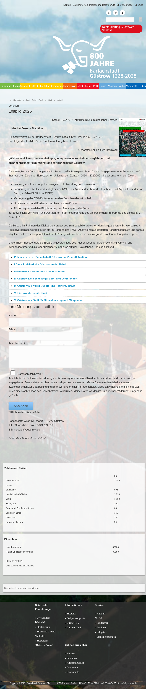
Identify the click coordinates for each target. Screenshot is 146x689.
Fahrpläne (102, 632)
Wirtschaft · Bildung (136, 86)
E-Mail (13, 329)
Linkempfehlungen (106, 636)
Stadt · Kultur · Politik (88, 86)
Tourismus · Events (10, 86)
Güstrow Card (74, 627)
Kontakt (67, 5)
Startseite (17, 100)
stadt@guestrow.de (28, 429)
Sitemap (139, 5)
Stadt (50, 100)
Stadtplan (71, 613)
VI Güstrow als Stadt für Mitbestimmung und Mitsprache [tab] (48, 300)
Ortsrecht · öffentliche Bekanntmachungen (41, 86)
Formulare (72, 658)
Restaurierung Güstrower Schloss (118, 28)
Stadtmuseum (43, 626)
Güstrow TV (73, 622)
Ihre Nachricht (17, 343)
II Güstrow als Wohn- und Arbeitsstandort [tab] (39, 271)
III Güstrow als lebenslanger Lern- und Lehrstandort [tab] (45, 278)
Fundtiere (101, 627)
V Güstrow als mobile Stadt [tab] (30, 293)
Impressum (95, 5)
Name (13, 315)
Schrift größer (115, 12)
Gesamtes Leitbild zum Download (98, 150)
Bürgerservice (70, 86)
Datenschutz (108, 5)
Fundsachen (102, 622)
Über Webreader (125, 5)
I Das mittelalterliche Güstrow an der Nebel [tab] (40, 264)
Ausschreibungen (75, 662)
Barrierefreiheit (80, 5)
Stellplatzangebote (76, 618)
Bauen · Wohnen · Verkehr (113, 86)
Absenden (21, 406)
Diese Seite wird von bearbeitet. (22, 588)
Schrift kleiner (122, 12)
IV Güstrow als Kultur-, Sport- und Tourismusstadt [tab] (44, 285)
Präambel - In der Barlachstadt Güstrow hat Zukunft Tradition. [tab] (51, 257)
